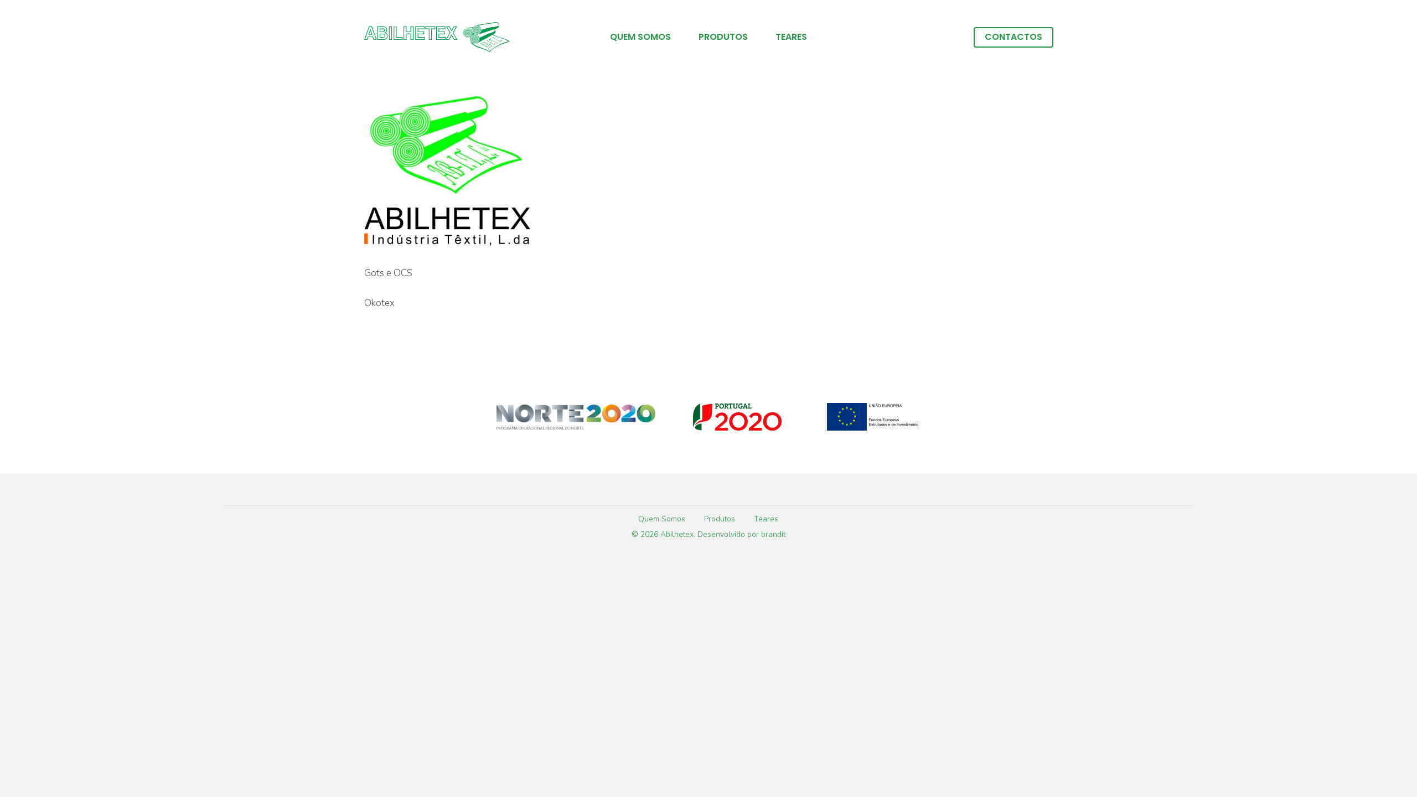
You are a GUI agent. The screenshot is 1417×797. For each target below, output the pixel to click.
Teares (791, 37)
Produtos (723, 37)
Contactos (1013, 37)
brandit (773, 534)
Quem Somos (640, 37)
